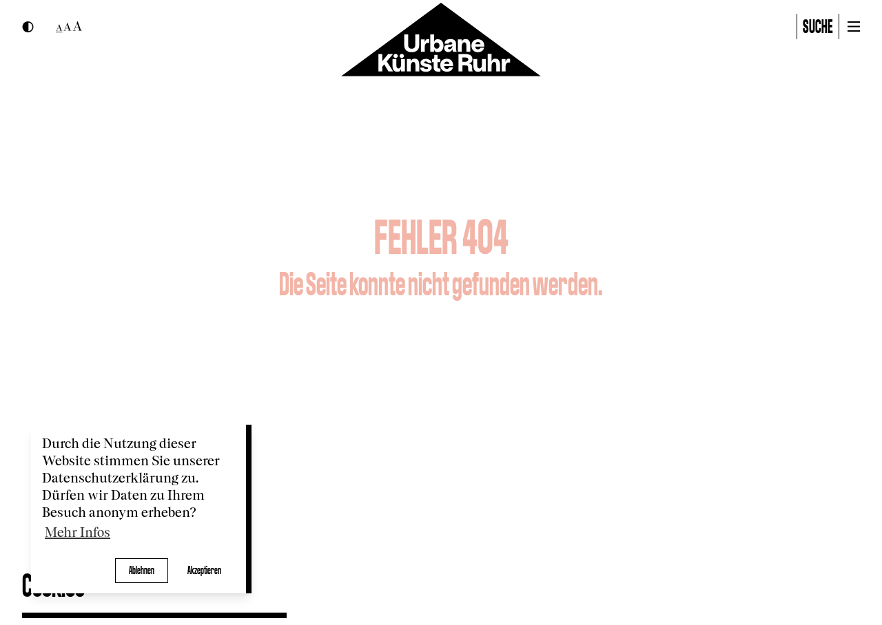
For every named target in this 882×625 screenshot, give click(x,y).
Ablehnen (141, 570)
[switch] (28, 27)
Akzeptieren (204, 570)
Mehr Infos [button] (77, 533)
